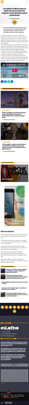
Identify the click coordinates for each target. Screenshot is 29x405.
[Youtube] (22, 307)
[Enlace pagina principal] (2, 1)
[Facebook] (2, 307)
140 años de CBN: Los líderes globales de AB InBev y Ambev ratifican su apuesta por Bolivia (16, 271)
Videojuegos (6, 110)
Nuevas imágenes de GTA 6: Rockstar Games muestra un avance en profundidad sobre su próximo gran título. (14, 115)
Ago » (3, 383)
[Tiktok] (18, 307)
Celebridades (6, 142)
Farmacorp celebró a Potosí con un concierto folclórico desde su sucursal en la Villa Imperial (17, 294)
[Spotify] (14, 307)
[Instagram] (6, 307)
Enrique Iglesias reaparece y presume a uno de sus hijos (14, 282)
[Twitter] (10, 307)
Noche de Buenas (7, 179)
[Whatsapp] (26, 307)
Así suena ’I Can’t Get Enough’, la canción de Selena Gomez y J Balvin (13, 288)
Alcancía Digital (20, 396)
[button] (9, 391)
